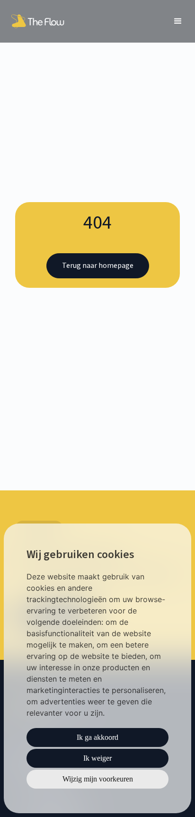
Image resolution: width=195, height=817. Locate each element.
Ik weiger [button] (97, 758)
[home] (39, 21)
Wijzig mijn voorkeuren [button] (97, 779)
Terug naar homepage (97, 265)
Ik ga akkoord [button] (97, 737)
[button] (178, 21)
